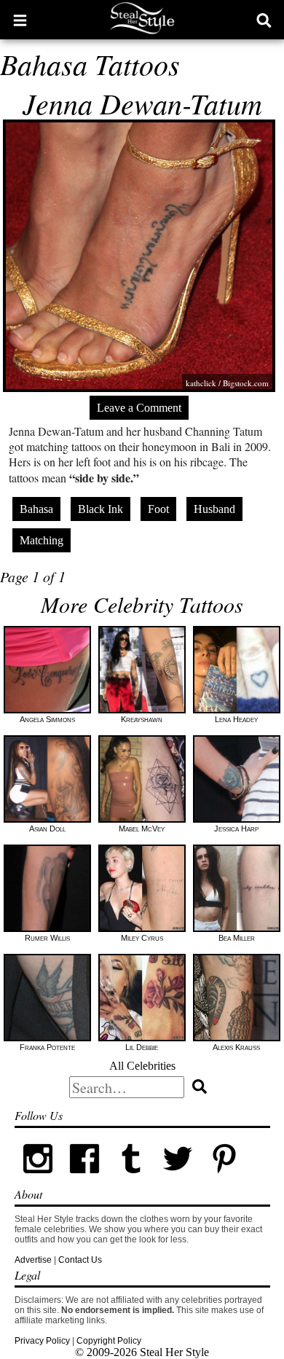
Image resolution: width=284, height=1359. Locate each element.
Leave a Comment (139, 408)
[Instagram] (38, 1179)
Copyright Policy (108, 1341)
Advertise (33, 1260)
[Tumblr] (131, 1179)
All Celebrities (142, 1066)
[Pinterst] (224, 1179)
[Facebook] (84, 1179)
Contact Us (80, 1260)
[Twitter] (177, 1179)
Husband (214, 509)
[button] (20, 19)
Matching (41, 540)
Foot (158, 509)
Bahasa (36, 509)
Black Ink (100, 509)
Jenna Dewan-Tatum (142, 102)
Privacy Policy (42, 1341)
